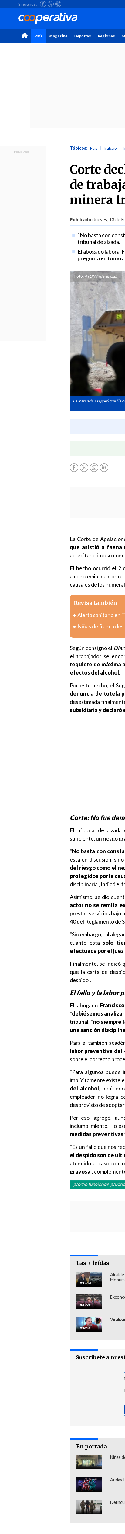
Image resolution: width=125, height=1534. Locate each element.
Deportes (82, 36)
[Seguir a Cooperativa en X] (51, 4)
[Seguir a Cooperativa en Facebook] (43, 4)
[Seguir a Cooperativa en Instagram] (58, 4)
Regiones (106, 36)
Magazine (58, 36)
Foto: (79, 276)
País (38, 36)
